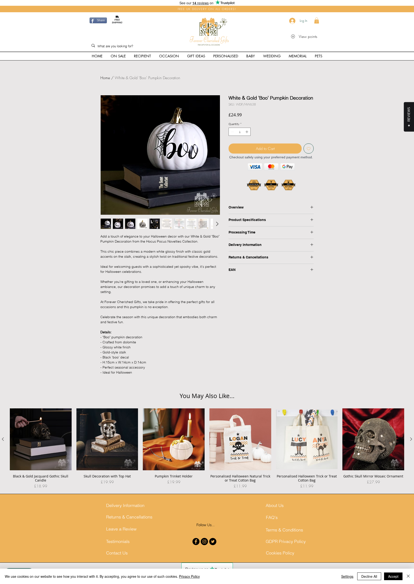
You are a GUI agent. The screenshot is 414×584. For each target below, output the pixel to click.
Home (105, 77)
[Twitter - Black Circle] (212, 541)
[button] (316, 21)
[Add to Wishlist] (309, 148)
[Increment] (247, 132)
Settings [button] (347, 576)
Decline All (369, 576)
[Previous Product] (3, 439)
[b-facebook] (196, 541)
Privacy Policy (189, 576)
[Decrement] (232, 132)
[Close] (408, 576)
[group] (207, 448)
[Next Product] (411, 439)
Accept (393, 576)
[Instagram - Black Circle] (204, 541)
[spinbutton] (240, 132)
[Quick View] (41, 439)
